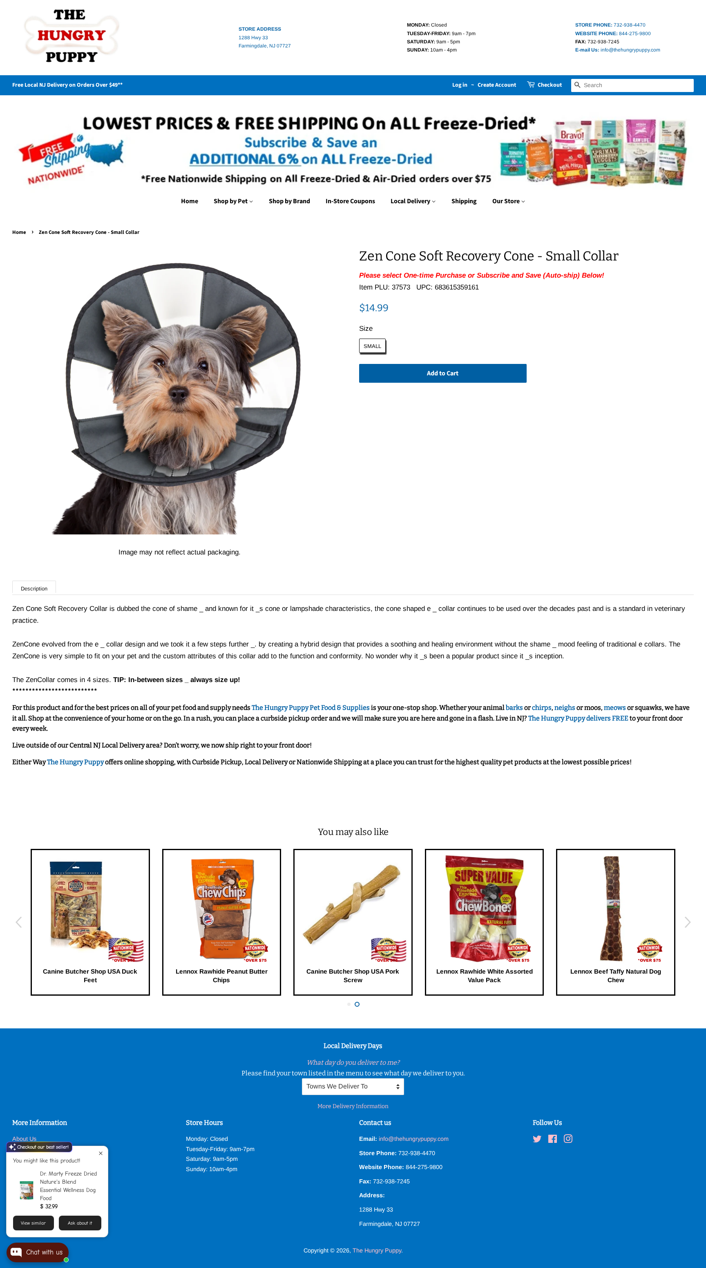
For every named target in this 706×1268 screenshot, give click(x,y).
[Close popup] (100, 1153)
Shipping (464, 201)
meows (615, 707)
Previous (18, 922)
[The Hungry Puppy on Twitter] (537, 1140)
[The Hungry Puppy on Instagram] (567, 1140)
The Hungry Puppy (76, 762)
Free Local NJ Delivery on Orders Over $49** (67, 85)
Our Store (506, 201)
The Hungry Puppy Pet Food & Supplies (311, 707)
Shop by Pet (231, 201)
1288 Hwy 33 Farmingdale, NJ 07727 (265, 37)
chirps (542, 707)
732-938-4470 (610, 25)
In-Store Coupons (350, 201)
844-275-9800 (613, 33)
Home (189, 201)
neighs (564, 707)
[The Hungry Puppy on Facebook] (552, 1140)
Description (34, 589)
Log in (459, 85)
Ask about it (80, 1223)
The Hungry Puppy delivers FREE (579, 718)
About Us (24, 1139)
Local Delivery (411, 201)
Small (372, 346)
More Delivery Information (353, 1106)
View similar (33, 1223)
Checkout (550, 85)
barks (515, 707)
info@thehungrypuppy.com (617, 50)
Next (687, 922)
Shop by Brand (289, 201)
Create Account (497, 85)
